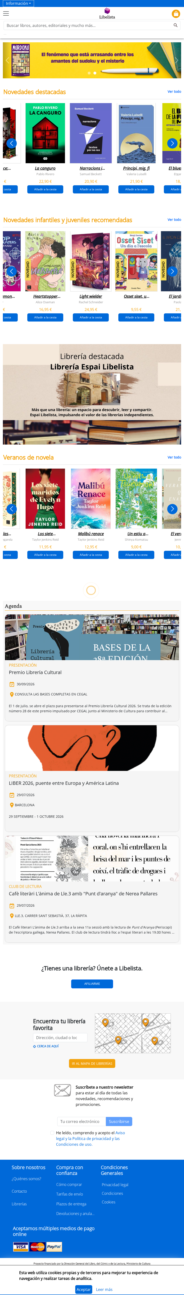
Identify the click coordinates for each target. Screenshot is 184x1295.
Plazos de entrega (71, 1204)
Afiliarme (92, 983)
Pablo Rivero (45, 174)
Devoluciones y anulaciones (75, 1213)
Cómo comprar (69, 1184)
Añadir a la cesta (45, 189)
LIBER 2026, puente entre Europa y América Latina (64, 783)
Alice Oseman (45, 302)
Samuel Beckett (91, 174)
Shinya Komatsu (136, 539)
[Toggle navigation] (6, 13)
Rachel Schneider (91, 302)
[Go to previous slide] (11, 143)
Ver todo (174, 91)
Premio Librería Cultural (35, 672)
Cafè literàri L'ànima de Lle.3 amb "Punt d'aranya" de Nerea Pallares (83, 893)
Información (17, 3)
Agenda (13, 606)
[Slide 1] (89, 73)
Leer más (104, 1289)
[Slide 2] (94, 73)
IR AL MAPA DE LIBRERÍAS (92, 1063)
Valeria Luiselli (136, 174)
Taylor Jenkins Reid (45, 539)
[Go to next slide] (172, 143)
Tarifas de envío (69, 1194)
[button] (7, 60)
